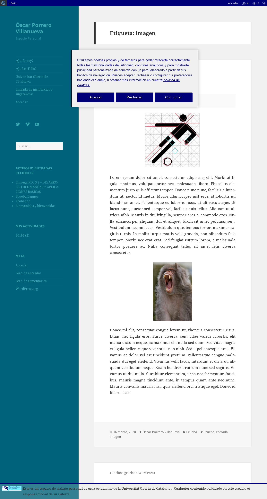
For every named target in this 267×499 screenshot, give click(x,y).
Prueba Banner (27, 196)
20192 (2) (22, 235)
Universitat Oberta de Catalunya (32, 79)
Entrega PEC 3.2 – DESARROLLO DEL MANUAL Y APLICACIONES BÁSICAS (37, 187)
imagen (115, 436)
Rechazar (134, 97)
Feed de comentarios (31, 281)
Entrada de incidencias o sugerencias (34, 91)
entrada (222, 432)
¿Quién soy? (24, 60)
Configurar (173, 97)
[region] (134, 78)
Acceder (22, 102)
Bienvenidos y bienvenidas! (36, 206)
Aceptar (96, 97)
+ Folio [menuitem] (12, 3)
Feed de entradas (28, 273)
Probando (23, 201)
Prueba (191, 432)
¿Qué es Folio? (26, 69)
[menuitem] (3, 3)
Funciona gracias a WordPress (132, 473)
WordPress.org (27, 289)
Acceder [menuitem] (233, 3)
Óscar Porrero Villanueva (34, 28)
